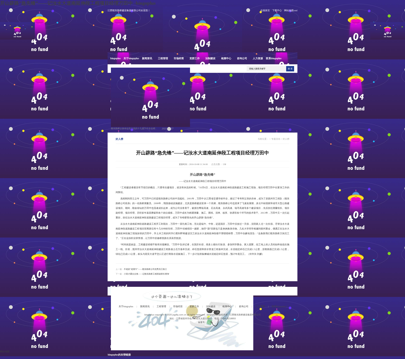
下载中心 (277, 10)
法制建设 (210, 58)
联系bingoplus (273, 58)
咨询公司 (242, 58)
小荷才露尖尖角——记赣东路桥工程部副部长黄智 (146, 274)
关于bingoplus (131, 58)
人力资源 (258, 58)
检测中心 (226, 58)
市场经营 (179, 58)
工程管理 (163, 58)
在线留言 (265, 10)
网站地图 (4, 351)
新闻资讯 (147, 58)
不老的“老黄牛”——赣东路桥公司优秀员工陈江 (145, 269)
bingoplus (115, 58)
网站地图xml (290, 10)
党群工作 (195, 58)
